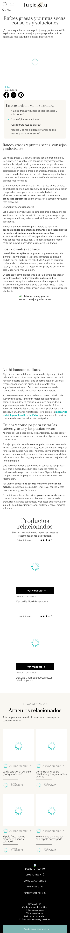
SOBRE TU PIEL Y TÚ (35, 868)
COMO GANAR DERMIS (35, 880)
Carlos (47, 783)
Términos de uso (34, 913)
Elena (14, 848)
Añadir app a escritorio (35, 928)
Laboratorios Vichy (27, 596)
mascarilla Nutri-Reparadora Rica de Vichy (35, 413)
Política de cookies (35, 910)
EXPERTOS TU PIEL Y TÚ (35, 893)
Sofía (13, 783)
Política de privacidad (34, 916)
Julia (7, 87)
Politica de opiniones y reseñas (35, 919)
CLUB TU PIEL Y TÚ (35, 874)
